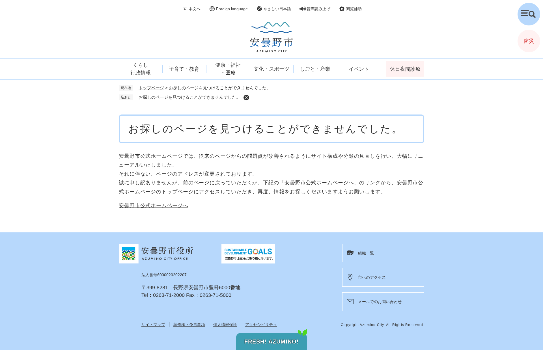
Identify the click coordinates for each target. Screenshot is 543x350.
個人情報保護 (225, 324)
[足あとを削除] (246, 97)
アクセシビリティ (261, 324)
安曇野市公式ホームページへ (153, 205)
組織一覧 (366, 253)
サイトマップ (153, 324)
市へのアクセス (372, 277)
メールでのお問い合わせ (380, 301)
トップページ (151, 87)
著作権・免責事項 (189, 324)
